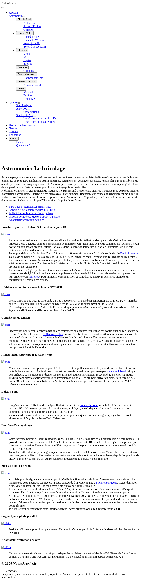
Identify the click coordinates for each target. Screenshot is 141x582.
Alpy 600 (21, 108)
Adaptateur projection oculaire (26, 219)
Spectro (13, 102)
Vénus (27, 53)
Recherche (15, 134)
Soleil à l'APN (32, 43)
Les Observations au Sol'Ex (40, 121)
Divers (13, 138)
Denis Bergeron (129, 253)
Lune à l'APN (32, 36)
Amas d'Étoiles (32, 26)
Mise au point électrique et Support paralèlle (34, 216)
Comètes (22, 67)
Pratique (28, 95)
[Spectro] (19, 103)
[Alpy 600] (28, 109)
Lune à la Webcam (34, 40)
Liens (19, 142)
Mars (26, 57)
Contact (13, 131)
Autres (21, 88)
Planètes (22, 50)
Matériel (28, 92)
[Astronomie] (23, 16)
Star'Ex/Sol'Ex (24, 115)
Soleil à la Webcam (35, 46)
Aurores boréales (27, 81)
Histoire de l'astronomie (22, 125)
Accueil (13, 12)
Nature (13, 128)
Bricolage (29, 98)
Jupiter (27, 60)
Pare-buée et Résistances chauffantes (30, 206)
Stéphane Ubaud (116, 371)
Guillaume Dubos (53, 334)
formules (34, 276)
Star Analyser (24, 105)
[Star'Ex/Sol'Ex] (34, 116)
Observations (31, 111)
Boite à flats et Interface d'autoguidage (31, 213)
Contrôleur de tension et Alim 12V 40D (32, 210)
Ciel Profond (24, 19)
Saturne (28, 63)
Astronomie (15, 15)
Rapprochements (27, 74)
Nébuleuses (30, 23)
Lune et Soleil (25, 33)
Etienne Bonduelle (106, 482)
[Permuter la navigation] (2, 7)
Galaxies (29, 29)
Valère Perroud (89, 405)
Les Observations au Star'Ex (40, 118)
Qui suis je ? (23, 145)
